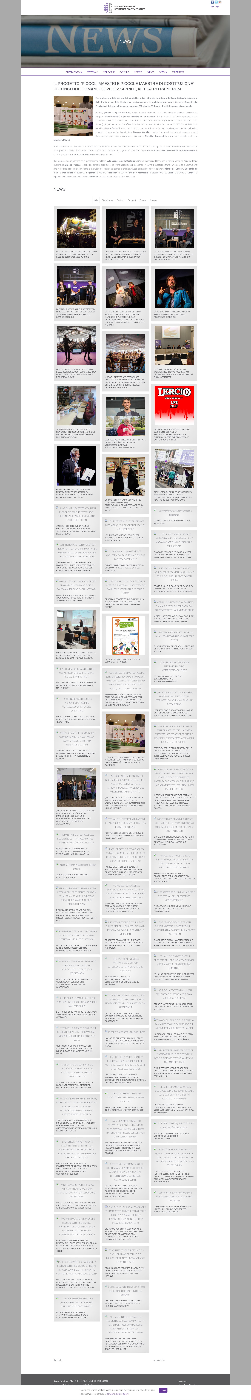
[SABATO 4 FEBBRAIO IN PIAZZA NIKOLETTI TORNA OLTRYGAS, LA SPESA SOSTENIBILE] (125, 1097)
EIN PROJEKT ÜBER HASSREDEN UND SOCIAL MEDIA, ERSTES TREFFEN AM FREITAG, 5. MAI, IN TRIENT (76, 685)
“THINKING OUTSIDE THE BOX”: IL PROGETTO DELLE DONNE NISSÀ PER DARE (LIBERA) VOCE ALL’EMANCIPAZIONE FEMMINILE (174, 976)
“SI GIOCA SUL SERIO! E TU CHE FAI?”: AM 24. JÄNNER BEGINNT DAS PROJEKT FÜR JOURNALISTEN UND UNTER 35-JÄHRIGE (174, 1036)
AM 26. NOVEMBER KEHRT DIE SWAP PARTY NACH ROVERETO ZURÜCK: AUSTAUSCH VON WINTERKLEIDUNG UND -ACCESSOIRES (76, 1205)
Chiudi (163, 1390)
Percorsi (132, 200)
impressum (182, 1381)
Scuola (143, 200)
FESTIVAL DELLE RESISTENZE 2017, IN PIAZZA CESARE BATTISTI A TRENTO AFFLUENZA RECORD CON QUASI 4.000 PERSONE (76, 254)
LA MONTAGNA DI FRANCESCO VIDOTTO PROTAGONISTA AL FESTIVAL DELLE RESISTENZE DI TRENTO (172, 314)
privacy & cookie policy (117, 1394)
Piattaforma (107, 200)
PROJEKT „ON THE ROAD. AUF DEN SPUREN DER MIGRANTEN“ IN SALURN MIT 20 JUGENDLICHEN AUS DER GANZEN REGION (173, 588)
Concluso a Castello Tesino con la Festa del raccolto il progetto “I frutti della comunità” (123, 1303)
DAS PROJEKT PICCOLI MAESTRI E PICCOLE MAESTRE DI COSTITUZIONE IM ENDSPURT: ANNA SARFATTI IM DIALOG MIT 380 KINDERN (174, 942)
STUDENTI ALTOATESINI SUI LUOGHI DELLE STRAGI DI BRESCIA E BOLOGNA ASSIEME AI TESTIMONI (173, 1006)
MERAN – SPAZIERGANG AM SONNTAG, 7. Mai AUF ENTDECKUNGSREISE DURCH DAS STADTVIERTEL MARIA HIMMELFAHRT (174, 618)
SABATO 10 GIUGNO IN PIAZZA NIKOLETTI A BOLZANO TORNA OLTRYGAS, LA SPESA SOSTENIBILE (124, 567)
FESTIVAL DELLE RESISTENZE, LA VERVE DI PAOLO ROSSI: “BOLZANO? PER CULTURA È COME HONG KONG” (124, 835)
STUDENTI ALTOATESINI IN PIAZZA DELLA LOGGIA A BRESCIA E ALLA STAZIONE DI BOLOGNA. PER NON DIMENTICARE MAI (74, 1085)
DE (217, 7)
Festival (120, 200)
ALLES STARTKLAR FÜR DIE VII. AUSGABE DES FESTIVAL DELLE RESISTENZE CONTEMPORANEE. (172, 908)
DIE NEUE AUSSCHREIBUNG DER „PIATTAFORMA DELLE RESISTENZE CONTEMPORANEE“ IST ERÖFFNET (72, 1315)
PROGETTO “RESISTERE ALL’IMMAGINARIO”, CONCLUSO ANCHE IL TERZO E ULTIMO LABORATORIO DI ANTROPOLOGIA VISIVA (76, 655)
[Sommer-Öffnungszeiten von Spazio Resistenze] (174, 513)
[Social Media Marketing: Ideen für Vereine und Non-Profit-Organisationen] (174, 1125)
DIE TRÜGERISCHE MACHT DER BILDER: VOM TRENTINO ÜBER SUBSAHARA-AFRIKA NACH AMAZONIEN (76, 1014)
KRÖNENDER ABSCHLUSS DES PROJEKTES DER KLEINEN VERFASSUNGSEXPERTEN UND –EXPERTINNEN (76, 719)
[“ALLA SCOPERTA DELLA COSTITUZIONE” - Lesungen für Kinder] (125, 635)
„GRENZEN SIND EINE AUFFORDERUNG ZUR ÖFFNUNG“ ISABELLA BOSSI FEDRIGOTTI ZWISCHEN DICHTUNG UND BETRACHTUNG (173, 712)
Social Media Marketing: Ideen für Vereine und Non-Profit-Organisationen (171, 1136)
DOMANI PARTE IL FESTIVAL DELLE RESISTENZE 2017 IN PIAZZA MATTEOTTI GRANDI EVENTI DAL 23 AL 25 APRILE (74, 851)
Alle (96, 200)
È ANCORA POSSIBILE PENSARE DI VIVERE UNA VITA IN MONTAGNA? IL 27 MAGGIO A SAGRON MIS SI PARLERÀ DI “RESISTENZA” (173, 554)
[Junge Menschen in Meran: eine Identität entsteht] (76, 867)
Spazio (153, 200)
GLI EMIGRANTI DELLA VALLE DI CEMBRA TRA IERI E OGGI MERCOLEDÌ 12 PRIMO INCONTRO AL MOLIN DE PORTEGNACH (76, 948)
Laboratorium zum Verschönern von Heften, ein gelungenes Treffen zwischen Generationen (173, 1209)
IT (212, 7)
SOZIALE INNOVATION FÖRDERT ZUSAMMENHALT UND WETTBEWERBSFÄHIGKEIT (168, 678)
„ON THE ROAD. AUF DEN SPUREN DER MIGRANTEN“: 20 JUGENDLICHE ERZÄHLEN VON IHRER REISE (124, 537)
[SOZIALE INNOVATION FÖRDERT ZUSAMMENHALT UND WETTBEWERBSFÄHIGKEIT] (174, 666)
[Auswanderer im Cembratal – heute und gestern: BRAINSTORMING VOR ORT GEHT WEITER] (174, 636)
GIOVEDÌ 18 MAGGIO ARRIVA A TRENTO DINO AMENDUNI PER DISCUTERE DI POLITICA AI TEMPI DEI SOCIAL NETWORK (76, 598)
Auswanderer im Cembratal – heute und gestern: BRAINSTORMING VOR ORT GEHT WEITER (174, 648)
